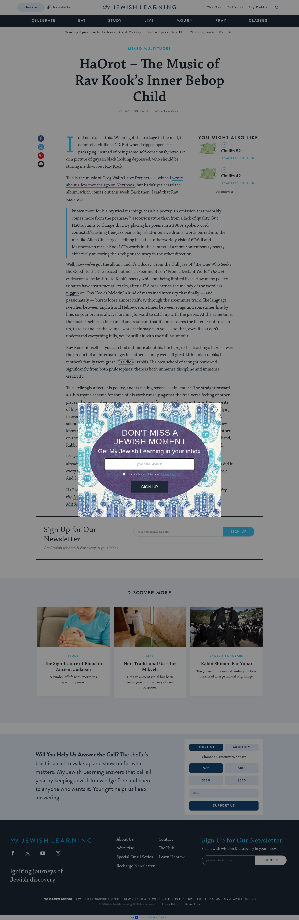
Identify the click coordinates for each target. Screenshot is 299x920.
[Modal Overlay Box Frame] (149, 460)
